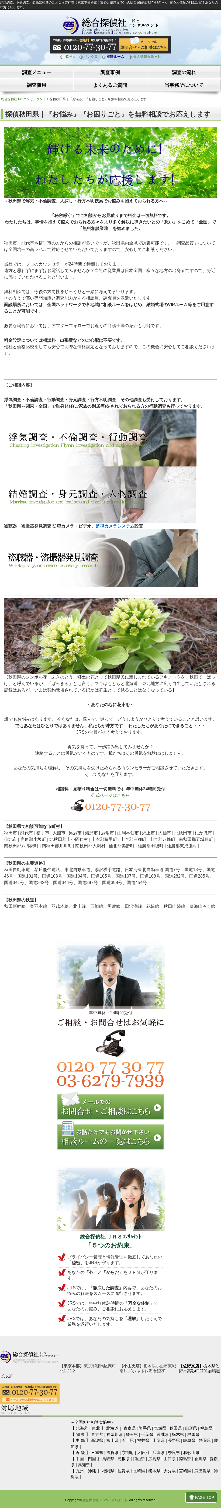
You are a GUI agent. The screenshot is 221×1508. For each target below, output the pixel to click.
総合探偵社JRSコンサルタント (104, 1500)
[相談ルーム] (110, 1148)
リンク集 (90, 57)
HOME (69, 57)
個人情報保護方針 (146, 57)
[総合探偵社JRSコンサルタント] (110, 33)
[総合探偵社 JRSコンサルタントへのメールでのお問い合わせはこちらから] (110, 1118)
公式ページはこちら (110, 795)
